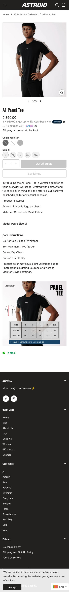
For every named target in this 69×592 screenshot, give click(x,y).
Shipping (7, 130)
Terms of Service (12, 557)
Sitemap (7, 454)
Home (6, 14)
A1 (4, 471)
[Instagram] (14, 398)
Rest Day (7, 519)
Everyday (8, 498)
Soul (5, 524)
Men (5, 433)
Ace (5, 482)
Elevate (7, 503)
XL (27, 154)
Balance (7, 487)
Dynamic (7, 492)
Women (7, 444)
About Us (8, 428)
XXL (35, 154)
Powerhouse (9, 514)
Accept (12, 587)
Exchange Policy (12, 546)
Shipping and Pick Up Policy (18, 552)
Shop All (7, 438)
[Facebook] (6, 398)
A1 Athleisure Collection (26, 14)
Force (6, 508)
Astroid (6, 476)
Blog (5, 422)
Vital (5, 530)
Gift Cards (8, 449)
